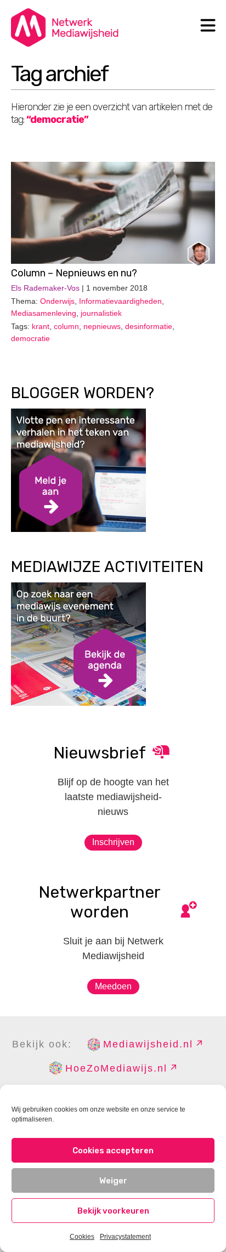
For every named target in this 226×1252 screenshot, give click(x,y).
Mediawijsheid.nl (148, 1044)
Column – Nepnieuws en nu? (74, 273)
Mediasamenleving (43, 313)
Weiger (113, 1181)
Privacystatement (125, 1236)
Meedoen (113, 986)
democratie (30, 338)
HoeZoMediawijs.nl (116, 1068)
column (66, 326)
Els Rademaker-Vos (45, 288)
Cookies (82, 1236)
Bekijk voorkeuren (113, 1211)
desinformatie (148, 326)
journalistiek (101, 313)
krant (40, 326)
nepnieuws (102, 326)
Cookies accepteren (113, 1150)
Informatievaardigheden (120, 301)
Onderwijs (57, 301)
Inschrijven (113, 842)
